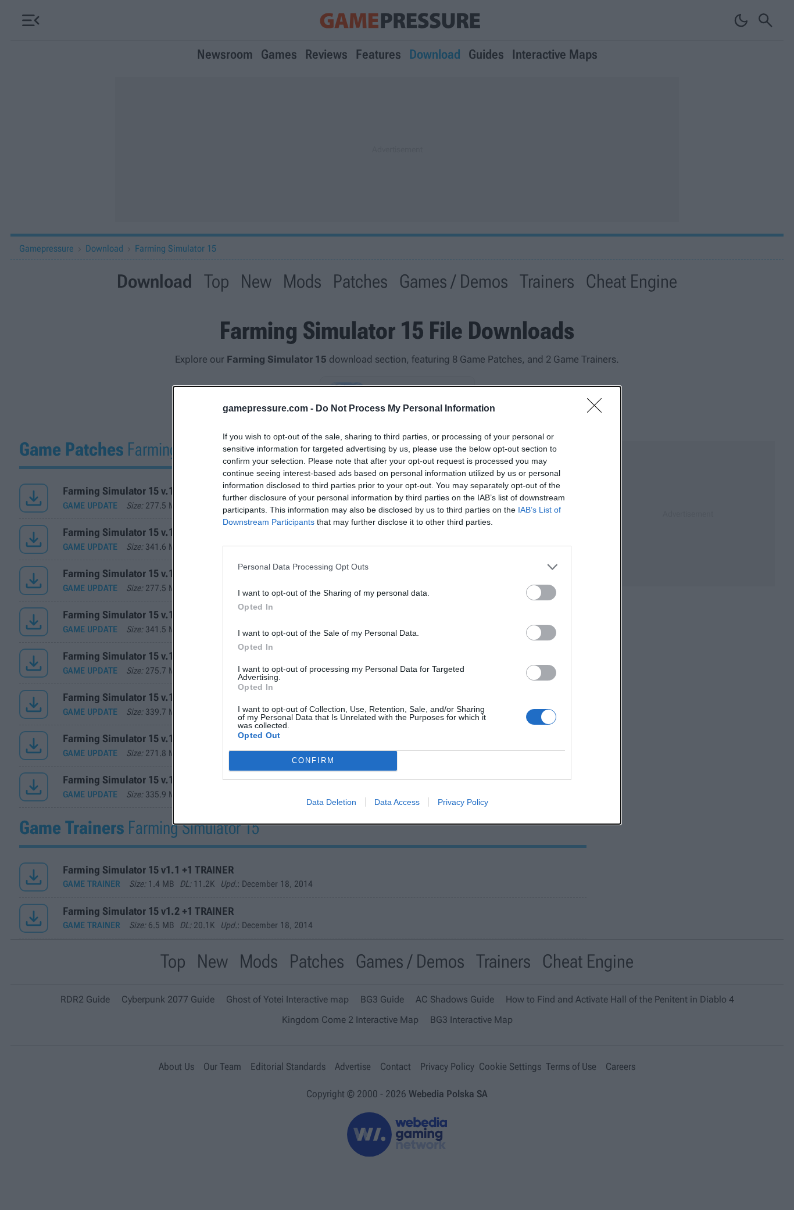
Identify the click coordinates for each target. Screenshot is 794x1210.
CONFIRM (313, 760)
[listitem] (397, 567)
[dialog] (397, 605)
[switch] (541, 592)
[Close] (598, 409)
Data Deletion (331, 802)
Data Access (397, 802)
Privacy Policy (463, 802)
